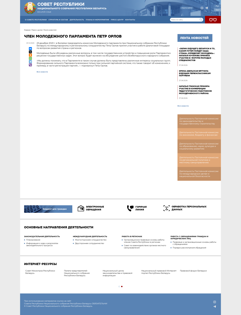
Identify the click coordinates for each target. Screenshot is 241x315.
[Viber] (30, 64)
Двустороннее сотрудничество (89, 243)
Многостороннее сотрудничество (90, 240)
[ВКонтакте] (30, 48)
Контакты (130, 20)
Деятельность (77, 20)
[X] (30, 51)
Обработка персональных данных (189, 208)
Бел (218, 10)
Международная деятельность (90, 236)
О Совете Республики (36, 20)
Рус (217, 6)
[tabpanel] (120, 271)
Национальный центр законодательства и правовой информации (40, 273)
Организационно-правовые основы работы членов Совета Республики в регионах (144, 241)
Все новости (42, 72)
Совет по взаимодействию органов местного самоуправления (145, 246)
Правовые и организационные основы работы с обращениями (194, 243)
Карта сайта (187, 8)
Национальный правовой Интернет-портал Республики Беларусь (82, 272)
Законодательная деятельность (42, 236)
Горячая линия (141, 208)
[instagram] (202, 8)
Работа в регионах (132, 236)
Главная (27, 30)
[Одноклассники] (30, 55)
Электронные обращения (95, 208)
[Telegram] (30, 61)
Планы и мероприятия (97, 20)
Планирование (33, 240)
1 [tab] (119, 286)
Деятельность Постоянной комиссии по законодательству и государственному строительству (198, 121)
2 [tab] (122, 286)
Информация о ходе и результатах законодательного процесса (42, 244)
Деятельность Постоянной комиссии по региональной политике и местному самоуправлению (198, 160)
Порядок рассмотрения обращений (189, 248)
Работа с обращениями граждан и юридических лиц (189, 237)
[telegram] (206, 8)
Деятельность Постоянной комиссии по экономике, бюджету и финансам (198, 133)
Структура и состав (58, 20)
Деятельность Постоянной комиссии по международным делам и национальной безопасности (198, 173)
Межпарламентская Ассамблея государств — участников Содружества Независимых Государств (195, 274)
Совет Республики (71, 6)
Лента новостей (50, 30)
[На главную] (30, 8)
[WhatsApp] (30, 58)
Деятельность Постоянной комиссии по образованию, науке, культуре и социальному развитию (198, 146)
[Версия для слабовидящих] (213, 19)
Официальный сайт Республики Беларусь (157, 272)
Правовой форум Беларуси (116, 271)
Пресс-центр (117, 20)
